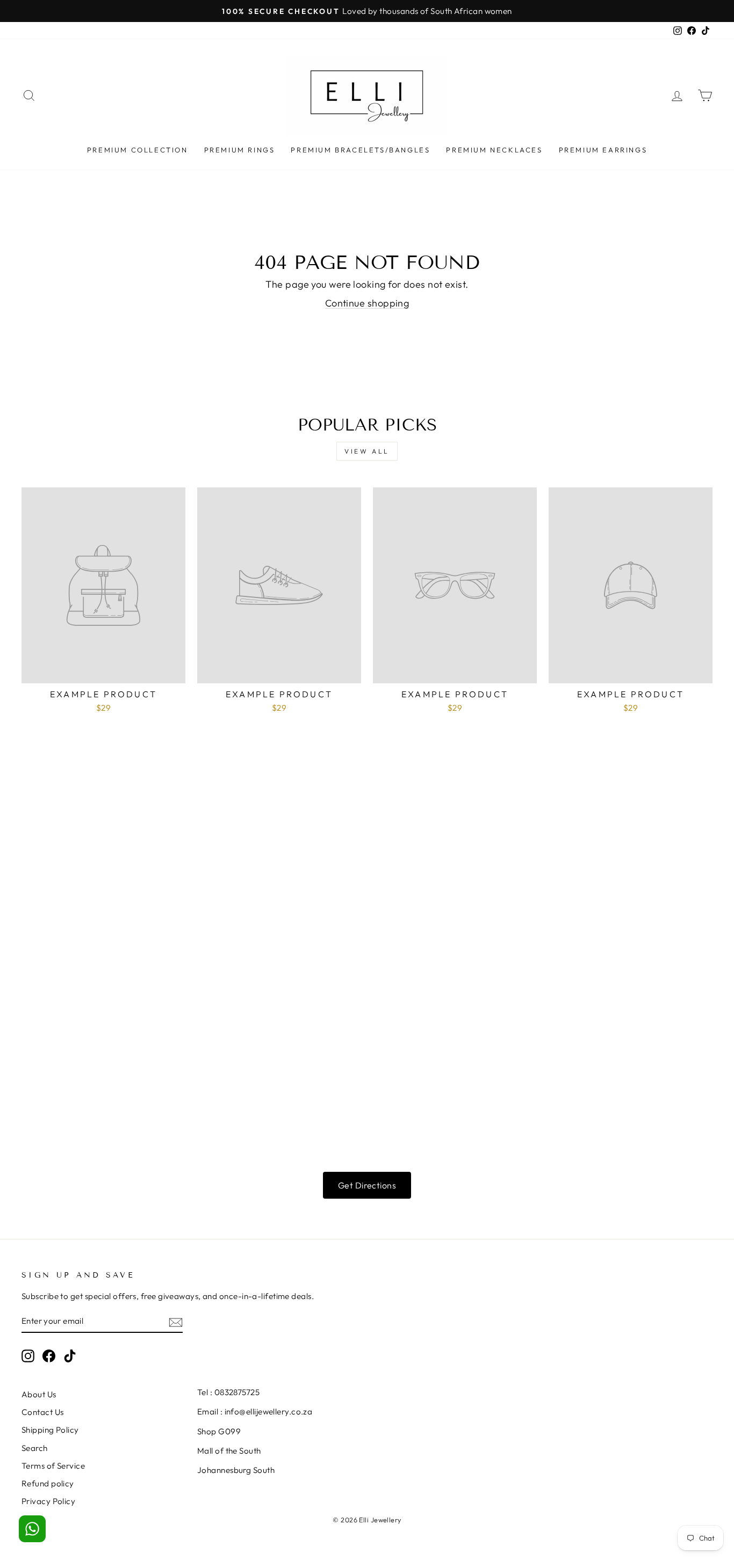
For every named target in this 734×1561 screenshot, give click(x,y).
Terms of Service (53, 1466)
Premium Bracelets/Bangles (360, 149)
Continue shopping (367, 303)
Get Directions (367, 1185)
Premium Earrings (603, 149)
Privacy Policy (48, 1501)
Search (34, 1448)
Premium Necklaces (494, 149)
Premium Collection (137, 149)
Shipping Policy (50, 1430)
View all (367, 451)
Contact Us (42, 1412)
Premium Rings (239, 149)
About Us (38, 1394)
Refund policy (47, 1483)
